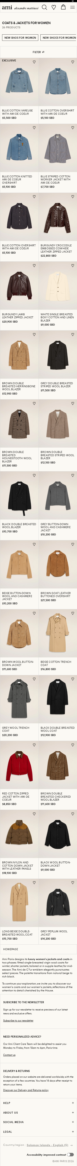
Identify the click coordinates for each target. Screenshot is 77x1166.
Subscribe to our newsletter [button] (18, 1020)
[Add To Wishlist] (34, 62)
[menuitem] (20, 7)
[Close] (73, 1)
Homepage (10, 949)
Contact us (9, 1054)
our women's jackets (39, 987)
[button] (50, 1154)
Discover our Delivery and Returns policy (26, 1090)
